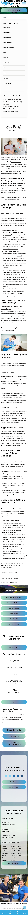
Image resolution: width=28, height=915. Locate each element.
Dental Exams (7, 32)
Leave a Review (14, 787)
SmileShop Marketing (13, 903)
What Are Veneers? (8, 109)
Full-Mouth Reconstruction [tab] (14, 691)
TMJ (4, 73)
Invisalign (5, 57)
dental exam (8, 272)
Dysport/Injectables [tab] (14, 667)
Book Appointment (14, 10)
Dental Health (7, 37)
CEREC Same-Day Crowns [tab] (14, 682)
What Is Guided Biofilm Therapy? (12, 99)
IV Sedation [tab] (14, 647)
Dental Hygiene (7, 42)
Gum (4, 52)
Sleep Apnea (6, 68)
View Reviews (14, 782)
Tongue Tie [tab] (14, 661)
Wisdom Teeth (7, 83)
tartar (5, 383)
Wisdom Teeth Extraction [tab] (14, 654)
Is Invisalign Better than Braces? (12, 106)
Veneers (5, 78)
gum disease (18, 395)
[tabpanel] (14, 728)
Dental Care (6, 27)
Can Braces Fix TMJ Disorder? (10, 578)
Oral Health (6, 63)
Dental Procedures (8, 47)
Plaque (3, 376)
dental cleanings (16, 162)
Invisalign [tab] (14, 674)
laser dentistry (11, 553)
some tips (12, 466)
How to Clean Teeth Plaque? (11, 111)
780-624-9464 (10, 835)
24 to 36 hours (14, 383)
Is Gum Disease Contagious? (9, 582)
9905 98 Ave (5, 822)
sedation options (9, 199)
